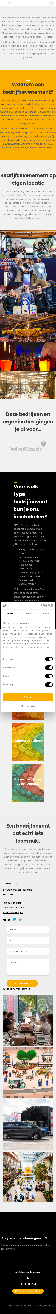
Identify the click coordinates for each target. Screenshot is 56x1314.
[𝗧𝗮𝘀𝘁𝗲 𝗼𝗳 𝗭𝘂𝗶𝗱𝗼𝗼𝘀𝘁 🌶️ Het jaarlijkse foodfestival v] (28, 1072)
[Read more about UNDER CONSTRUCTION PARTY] (28, 272)
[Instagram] (11, 920)
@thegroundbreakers (16, 988)
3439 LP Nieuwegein (13, 912)
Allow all (28, 697)
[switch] (49, 667)
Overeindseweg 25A (13, 907)
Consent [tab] (10, 613)
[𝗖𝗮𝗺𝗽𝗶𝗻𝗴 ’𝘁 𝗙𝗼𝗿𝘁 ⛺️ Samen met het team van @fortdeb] (28, 1020)
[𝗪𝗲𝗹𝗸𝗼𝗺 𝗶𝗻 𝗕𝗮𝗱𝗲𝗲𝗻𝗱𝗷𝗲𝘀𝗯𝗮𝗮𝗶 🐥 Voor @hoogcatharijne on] (28, 1177)
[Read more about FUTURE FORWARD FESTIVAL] (28, 356)
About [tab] (46, 613)
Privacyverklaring (45, 1305)
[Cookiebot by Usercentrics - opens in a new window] (41, 606)
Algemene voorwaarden (20, 1305)
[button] (51, 3)
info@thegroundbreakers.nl (17, 889)
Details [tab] (28, 613)
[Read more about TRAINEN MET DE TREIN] (28, 300)
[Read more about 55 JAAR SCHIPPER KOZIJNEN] (28, 328)
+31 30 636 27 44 (11, 894)
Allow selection (28, 706)
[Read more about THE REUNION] (28, 385)
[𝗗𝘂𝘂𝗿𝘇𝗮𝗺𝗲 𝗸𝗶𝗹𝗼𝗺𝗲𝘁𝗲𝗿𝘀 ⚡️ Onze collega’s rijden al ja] (28, 1124)
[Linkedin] (5, 920)
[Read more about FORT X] (28, 244)
